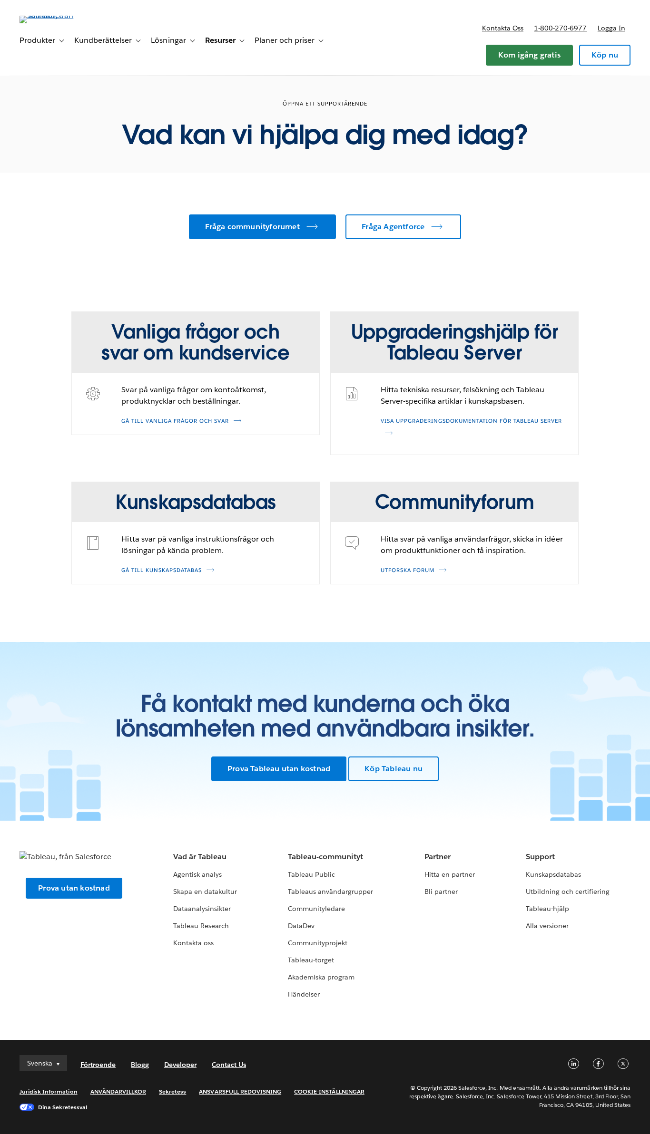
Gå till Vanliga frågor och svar (175, 421)
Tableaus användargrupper (330, 891)
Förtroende (98, 1064)
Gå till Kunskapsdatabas (161, 570)
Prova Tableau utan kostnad (278, 769)
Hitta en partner (449, 874)
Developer (180, 1064)
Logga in (611, 28)
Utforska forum (407, 570)
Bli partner (441, 891)
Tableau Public (311, 874)
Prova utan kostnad (74, 888)
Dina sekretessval (63, 1107)
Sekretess (172, 1091)
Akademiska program (321, 977)
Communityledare (316, 908)
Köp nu (604, 55)
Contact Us (229, 1064)
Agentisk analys (197, 874)
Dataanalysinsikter (202, 908)
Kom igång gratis (529, 55)
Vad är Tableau (200, 857)
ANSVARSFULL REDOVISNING (240, 1091)
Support (540, 857)
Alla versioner (547, 925)
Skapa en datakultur (205, 891)
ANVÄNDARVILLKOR (118, 1091)
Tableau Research (201, 925)
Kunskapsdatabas (553, 874)
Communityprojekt (317, 943)
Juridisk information (49, 1091)
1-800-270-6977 (560, 28)
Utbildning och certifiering (568, 891)
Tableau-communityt (325, 857)
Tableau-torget (311, 960)
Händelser (304, 994)
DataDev (301, 925)
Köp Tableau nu (393, 769)
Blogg (140, 1064)
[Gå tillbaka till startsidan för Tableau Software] (55, 15)
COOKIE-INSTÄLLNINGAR (329, 1091)
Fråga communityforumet (252, 227)
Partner (437, 857)
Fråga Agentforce (393, 227)
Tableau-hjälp (547, 908)
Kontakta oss (502, 28)
